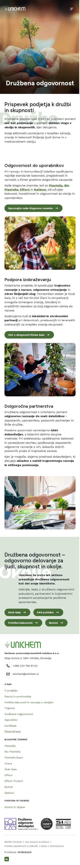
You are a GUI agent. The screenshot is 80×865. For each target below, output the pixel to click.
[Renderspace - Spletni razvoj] (24, 852)
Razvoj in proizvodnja (17, 696)
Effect (8, 775)
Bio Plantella (12, 751)
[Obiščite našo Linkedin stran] (6, 859)
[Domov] (14, 8)
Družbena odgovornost (18, 714)
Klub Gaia (10, 769)
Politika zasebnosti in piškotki (21, 846)
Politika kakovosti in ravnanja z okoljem (29, 702)
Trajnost (9, 708)
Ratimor (9, 792)
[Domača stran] (22, 645)
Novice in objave (14, 807)
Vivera (8, 763)
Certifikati (10, 725)
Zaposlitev (10, 719)
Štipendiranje (12, 731)
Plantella (9, 745)
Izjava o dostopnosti (52, 846)
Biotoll (8, 786)
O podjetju (10, 690)
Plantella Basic (13, 757)
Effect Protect (13, 780)
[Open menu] (72, 9)
